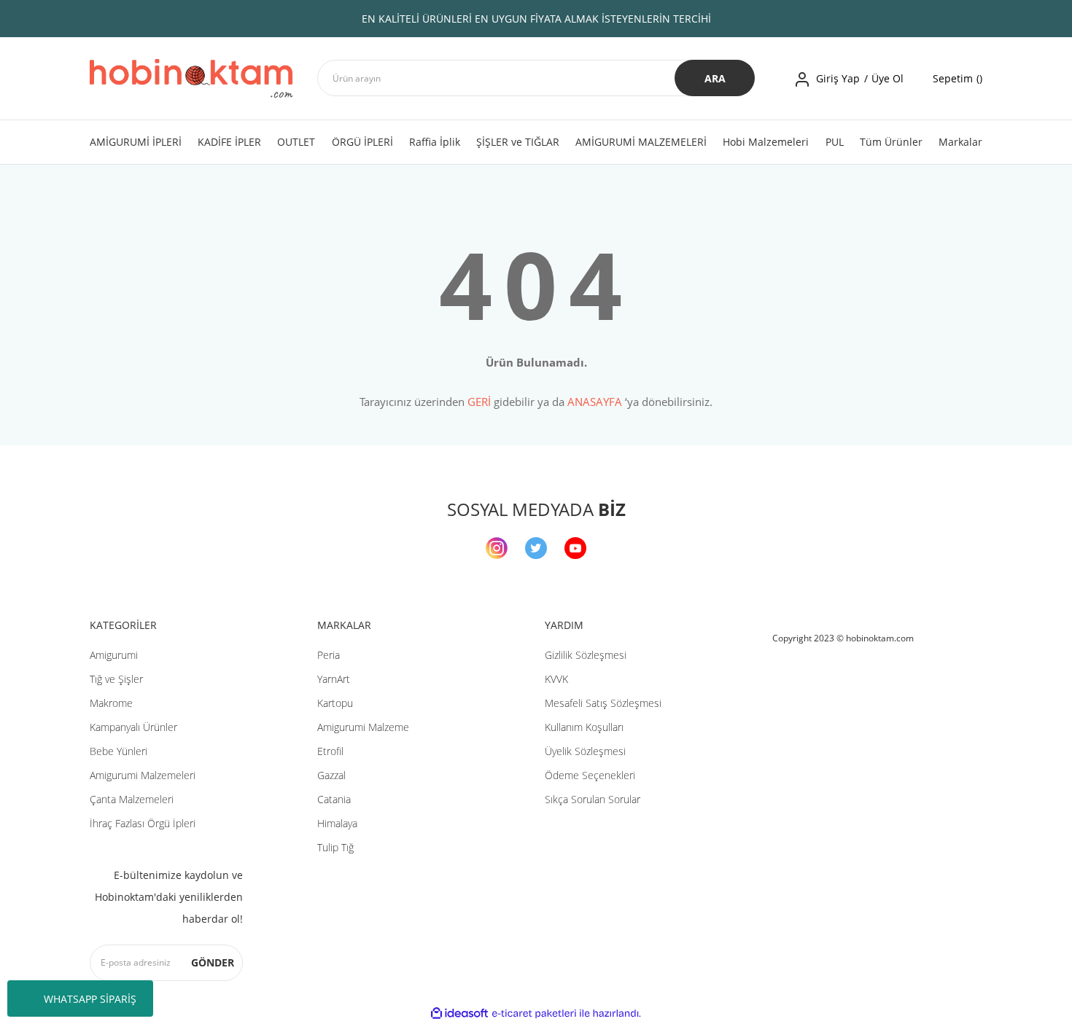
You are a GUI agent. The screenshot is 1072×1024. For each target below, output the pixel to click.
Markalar (960, 142)
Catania (334, 799)
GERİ (479, 401)
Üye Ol (887, 78)
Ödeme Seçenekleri (590, 775)
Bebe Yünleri (118, 751)
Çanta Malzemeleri (132, 799)
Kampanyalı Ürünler (133, 727)
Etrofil (330, 751)
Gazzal (331, 775)
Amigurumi (114, 655)
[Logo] (191, 78)
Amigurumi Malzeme (363, 727)
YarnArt (333, 679)
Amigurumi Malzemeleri (142, 775)
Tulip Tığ (335, 847)
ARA (715, 78)
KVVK (556, 679)
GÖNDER (212, 962)
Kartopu (335, 703)
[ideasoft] (459, 1013)
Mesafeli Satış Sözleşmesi (603, 703)
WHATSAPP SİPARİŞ (90, 999)
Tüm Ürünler (891, 142)
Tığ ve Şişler (116, 679)
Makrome (111, 703)
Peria (328, 655)
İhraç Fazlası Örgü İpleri (142, 823)
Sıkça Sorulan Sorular (592, 799)
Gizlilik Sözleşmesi (585, 655)
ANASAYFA (594, 401)
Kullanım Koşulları (584, 727)
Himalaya (337, 823)
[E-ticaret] (534, 1013)
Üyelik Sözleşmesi (585, 751)
